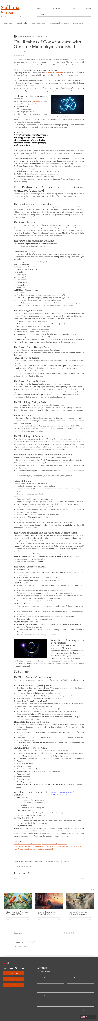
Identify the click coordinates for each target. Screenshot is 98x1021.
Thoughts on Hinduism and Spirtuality (14, 17)
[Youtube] (3, 960)
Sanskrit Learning (79, 23)
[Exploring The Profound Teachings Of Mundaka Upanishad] (18, 901)
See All (92, 889)
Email (39, 984)
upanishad (66, 861)
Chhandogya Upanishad (52, 861)
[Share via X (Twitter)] (19, 873)
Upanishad (38, 861)
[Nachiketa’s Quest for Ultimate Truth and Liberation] (80, 901)
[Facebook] (8, 960)
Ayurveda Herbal (21, 23)
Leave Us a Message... (44, 993)
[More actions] (83, 36)
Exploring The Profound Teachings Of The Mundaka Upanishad (17, 913)
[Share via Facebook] (14, 873)
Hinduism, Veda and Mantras (59, 23)
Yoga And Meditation (38, 23)
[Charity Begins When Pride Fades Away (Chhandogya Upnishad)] (49, 901)
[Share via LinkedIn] (24, 873)
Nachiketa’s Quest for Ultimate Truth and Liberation (78, 913)
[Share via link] (28, 873)
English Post (8, 23)
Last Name (71, 975)
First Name (41, 975)
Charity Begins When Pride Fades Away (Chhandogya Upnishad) (48, 913)
